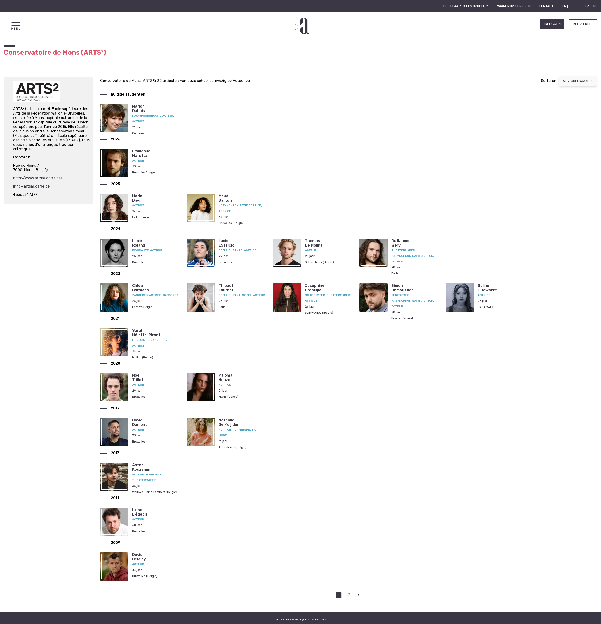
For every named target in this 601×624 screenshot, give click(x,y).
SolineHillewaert (487, 287)
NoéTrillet (137, 377)
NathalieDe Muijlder (229, 422)
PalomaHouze (225, 377)
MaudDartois (225, 198)
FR (587, 6)
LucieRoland (138, 243)
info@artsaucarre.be (31, 186)
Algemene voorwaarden (313, 619)
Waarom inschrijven (513, 6)
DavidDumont (139, 422)
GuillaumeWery (400, 243)
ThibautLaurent (226, 287)
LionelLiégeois (140, 512)
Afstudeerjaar (578, 81)
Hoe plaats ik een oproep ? (465, 6)
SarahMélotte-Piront (146, 332)
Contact (546, 6)
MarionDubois (138, 108)
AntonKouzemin (141, 467)
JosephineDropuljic (314, 287)
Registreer (583, 24)
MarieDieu (137, 198)
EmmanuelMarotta (141, 153)
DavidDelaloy (139, 556)
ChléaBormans (140, 287)
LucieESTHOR (226, 243)
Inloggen (552, 24)
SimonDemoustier (402, 287)
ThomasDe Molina (314, 243)
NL (595, 6)
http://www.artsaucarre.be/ (37, 178)
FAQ (565, 6)
